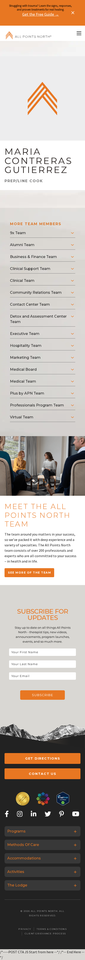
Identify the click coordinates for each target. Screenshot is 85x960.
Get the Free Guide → (40, 14)
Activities (15, 872)
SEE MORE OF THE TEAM (29, 572)
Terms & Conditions (52, 929)
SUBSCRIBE (42, 695)
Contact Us (42, 774)
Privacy (24, 929)
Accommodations (24, 858)
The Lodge (17, 885)
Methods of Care (23, 845)
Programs (16, 831)
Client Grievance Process (45, 933)
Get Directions (42, 758)
